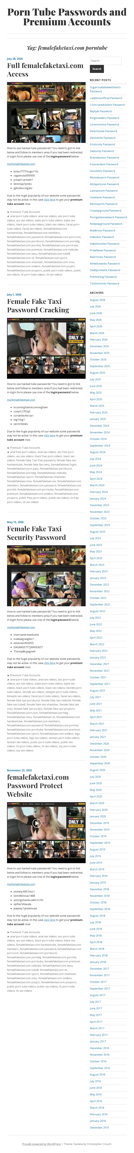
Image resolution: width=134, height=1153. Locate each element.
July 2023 (95, 538)
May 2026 (96, 320)
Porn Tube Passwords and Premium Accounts (67, 16)
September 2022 (100, 604)
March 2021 (97, 723)
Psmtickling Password (103, 277)
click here (49, 199)
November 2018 (99, 896)
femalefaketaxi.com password (25, 237)
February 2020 (99, 810)
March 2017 (97, 1028)
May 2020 (96, 790)
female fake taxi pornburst (23, 700)
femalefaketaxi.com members (42, 233)
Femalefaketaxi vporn (20, 477)
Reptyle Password (101, 111)
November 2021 (99, 670)
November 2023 (99, 512)
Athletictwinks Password (105, 263)
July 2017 (95, 1002)
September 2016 (100, 1068)
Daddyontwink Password (105, 270)
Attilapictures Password (104, 184)
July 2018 (95, 922)
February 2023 (99, 571)
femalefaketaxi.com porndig (62, 241)
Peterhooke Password (103, 131)
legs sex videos (38, 738)
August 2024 (97, 452)
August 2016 (97, 1074)
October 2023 (98, 518)
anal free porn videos (23, 452)
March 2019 (97, 869)
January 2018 (98, 962)
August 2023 (97, 532)
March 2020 (97, 803)
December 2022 (99, 584)
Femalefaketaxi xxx (44, 481)
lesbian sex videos (18, 742)
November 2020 (99, 750)
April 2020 (96, 796)
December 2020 (99, 743)
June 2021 (96, 704)
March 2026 (97, 333)
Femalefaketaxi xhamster (50, 477)
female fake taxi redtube (56, 700)
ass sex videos (25, 220)
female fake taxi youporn (59, 708)
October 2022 (98, 598)
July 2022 (95, 617)
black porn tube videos (30, 224)
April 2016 (96, 1101)
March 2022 (97, 644)
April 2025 (96, 399)
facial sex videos (32, 228)
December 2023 (99, 505)
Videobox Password (102, 237)
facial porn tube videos (45, 696)
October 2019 (98, 836)
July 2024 (95, 459)
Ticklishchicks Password (104, 283)
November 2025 (99, 353)
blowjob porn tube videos (61, 692)
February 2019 (99, 876)
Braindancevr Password (104, 157)
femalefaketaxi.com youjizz (58, 266)
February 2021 (99, 730)
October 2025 (98, 359)
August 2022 (97, 611)
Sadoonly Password (102, 151)
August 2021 (97, 690)
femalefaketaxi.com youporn (24, 270)
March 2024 (97, 485)
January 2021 (98, 737)
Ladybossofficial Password (106, 98)
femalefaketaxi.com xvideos (24, 266)
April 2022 (96, 637)
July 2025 (95, 379)
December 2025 (99, 346)
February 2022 (99, 651)
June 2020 (96, 783)
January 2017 (98, 1041)
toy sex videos (24, 750)
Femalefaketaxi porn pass (23, 468)
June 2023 (96, 545)
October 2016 (98, 1061)
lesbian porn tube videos (64, 738)
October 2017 (98, 982)
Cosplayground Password (105, 210)
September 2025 (100, 366)
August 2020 (97, 770)
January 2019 (98, 882)
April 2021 (96, 717)
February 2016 (99, 1114)
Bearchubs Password (103, 257)
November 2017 (99, 975)
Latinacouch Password (103, 190)
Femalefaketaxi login (63, 464)
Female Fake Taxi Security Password (36, 533)
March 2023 (97, 565)
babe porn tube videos (49, 220)
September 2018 (100, 909)
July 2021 (95, 697)
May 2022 (96, 631)
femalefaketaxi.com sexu (22, 253)
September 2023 (100, 525)
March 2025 (97, 406)
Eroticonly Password (102, 144)
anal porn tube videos (23, 216)
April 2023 (96, 558)
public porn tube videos (57, 270)
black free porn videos (48, 456)
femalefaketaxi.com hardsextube (36, 945)
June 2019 (96, 862)
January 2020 (98, 816)
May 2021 (96, 710)
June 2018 (96, 929)
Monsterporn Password (104, 177)
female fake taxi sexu (37, 464)
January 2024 (98, 498)
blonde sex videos (33, 692)
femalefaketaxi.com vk (20, 258)
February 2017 (99, 1035)
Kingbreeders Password (104, 118)
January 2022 (98, 657)
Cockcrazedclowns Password (107, 105)
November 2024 (99, 432)
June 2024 (96, 465)
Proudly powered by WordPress (41, 1144)
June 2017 (96, 1008)
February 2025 (99, 412)
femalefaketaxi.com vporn (51, 258)
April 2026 (96, 326)
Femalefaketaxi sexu (19, 717)
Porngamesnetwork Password (108, 217)
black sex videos (55, 224)
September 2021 (100, 684)
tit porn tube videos (33, 274)
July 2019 (95, 856)
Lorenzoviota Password (104, 124)
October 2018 (98, 902)
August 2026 (97, 300)
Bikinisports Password (103, 204)
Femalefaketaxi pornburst (56, 468)
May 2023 (96, 551)
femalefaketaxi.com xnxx (59, 262)
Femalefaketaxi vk (44, 717)
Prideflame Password (103, 250)
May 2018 (96, 935)
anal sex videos (47, 216)
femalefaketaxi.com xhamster (25, 262)
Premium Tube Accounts (25, 212)
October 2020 (98, 757)
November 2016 (99, 1054)
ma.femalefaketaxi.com (21, 164)
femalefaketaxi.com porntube (60, 245)
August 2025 (97, 372)
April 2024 (96, 479)
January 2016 (98, 1121)
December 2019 (99, 823)
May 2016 (96, 1094)
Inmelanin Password (102, 197)
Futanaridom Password (104, 164)
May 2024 (96, 472)
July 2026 (95, 306)
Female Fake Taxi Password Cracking (38, 305)
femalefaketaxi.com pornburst (25, 241)
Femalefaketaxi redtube (51, 473)
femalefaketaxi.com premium (24, 249)
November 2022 (99, 591)
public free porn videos (33, 498)
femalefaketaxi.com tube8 (54, 253)
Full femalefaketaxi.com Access (45, 69)
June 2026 (96, 313)
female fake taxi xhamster (42, 704)
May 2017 (96, 1015)
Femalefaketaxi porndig (21, 473)
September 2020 (100, 763)
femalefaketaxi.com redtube (61, 249)
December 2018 (99, 889)
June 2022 (96, 624)
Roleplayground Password (106, 224)
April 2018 (96, 942)
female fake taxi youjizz (28, 708)
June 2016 (96, 1088)
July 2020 (95, 777)
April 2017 (96, 1021)
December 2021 (99, 664)
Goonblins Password (102, 171)
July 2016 (95, 1081)
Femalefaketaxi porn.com (22, 713)
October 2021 (98, 677)
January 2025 (98, 419)
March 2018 (97, 949)
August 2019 (97, 849)
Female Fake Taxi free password (35, 460)
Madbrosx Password (102, 230)
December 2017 (99, 968)
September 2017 (100, 988)
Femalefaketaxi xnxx (19, 481)
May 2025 (96, 392)
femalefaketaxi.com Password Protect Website (38, 785)
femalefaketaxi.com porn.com (63, 237)
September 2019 (100, 843)
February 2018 (99, 955)
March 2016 (97, 1107)
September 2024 (100, 445)
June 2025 (96, 386)
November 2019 (99, 829)
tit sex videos (54, 274)
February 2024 (99, 492)
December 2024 (99, 426)
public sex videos (59, 498)
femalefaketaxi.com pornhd (24, 245)
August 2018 (97, 915)
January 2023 (98, 578)
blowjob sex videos (18, 696)
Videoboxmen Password (104, 243)
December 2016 (99, 1048)
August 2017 (97, 995)
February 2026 (99, 339)
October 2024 (98, 439)
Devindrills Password (102, 138)
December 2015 (99, 1127)
